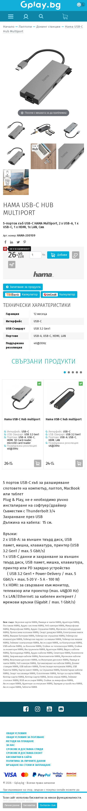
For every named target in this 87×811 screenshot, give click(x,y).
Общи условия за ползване (25, 737)
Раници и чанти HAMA (49, 622)
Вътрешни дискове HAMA (23, 660)
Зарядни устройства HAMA (68, 683)
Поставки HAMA (11, 625)
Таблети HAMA (29, 687)
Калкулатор (29, 294)
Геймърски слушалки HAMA (50, 636)
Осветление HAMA (46, 673)
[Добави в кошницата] (37, 463)
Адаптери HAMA (70, 622)
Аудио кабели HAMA (41, 653)
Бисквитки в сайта (19, 757)
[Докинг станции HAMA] (43, 274)
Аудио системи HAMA (32, 625)
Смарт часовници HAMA (22, 673)
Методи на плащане (20, 741)
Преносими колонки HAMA (24, 632)
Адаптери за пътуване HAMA (37, 683)
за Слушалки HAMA (49, 670)
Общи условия (16, 733)
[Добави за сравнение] (11, 264)
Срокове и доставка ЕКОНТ (24, 752)
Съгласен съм (47, 805)
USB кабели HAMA (12, 646)
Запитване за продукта (24, 287)
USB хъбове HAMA (28, 666)
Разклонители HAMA (49, 656)
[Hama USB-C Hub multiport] (22, 399)
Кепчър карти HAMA (13, 677)
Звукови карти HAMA (26, 622)
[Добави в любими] (75, 255)
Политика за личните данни (26, 760)
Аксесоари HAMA (49, 642)
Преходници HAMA (20, 653)
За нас (10, 745)
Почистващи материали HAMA (55, 666)
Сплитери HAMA (62, 653)
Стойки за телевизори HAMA (57, 646)
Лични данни (11, 805)
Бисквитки (29, 805)
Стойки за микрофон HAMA (58, 680)
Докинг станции (48, 26)
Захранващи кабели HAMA (24, 656)
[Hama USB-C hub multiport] (64, 399)
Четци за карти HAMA (68, 673)
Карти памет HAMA (28, 670)
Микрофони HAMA (20, 629)
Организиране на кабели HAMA (54, 663)
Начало (8, 26)
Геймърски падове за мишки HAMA (42, 639)
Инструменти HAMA (34, 649)
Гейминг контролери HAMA (24, 642)
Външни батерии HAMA (22, 636)
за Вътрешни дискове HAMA (53, 660)
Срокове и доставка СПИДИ (24, 749)
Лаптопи (25, 26)
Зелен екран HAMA (57, 677)
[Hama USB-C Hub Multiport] (16, 130)
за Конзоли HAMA (32, 646)
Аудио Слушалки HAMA (43, 629)
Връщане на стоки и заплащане (28, 764)
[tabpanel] (23, 424)
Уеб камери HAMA (54, 625)
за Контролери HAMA (70, 642)
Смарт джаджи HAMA (51, 632)
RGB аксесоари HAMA (31, 680)
